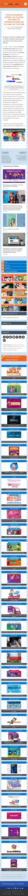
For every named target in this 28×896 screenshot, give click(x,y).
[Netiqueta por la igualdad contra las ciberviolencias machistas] (14, 176)
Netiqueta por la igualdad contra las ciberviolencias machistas (13, 185)
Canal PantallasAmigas (11, 271)
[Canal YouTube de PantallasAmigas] (14, 84)
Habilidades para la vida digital (14, 28)
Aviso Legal (7, 891)
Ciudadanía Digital (18, 27)
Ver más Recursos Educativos (13, 876)
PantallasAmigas (7, 47)
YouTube (5, 50)
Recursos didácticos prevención (11, 317)
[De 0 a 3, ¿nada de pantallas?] (14, 220)
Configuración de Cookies (18, 893)
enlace (23, 126)
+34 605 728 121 (21, 883)
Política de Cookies (6, 893)
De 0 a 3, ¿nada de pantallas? (11, 229)
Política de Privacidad (17, 891)
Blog (13, 27)
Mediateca (8, 268)
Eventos (7, 265)
